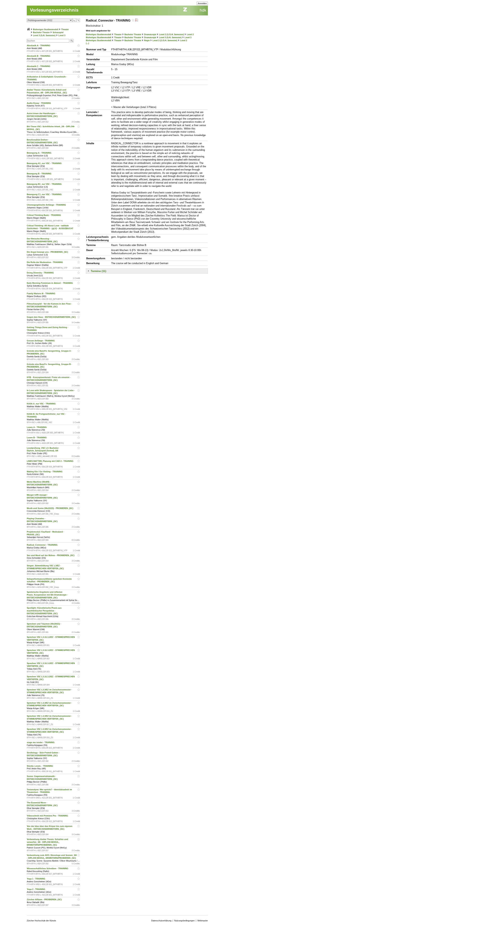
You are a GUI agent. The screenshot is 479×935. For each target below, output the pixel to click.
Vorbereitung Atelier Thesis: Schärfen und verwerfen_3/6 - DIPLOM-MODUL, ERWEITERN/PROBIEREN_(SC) (47, 842)
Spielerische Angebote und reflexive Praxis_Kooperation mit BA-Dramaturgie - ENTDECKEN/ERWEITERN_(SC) (47, 595)
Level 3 (61, 35)
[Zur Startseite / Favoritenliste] (28, 29)
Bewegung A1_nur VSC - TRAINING (44, 163)
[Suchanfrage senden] (72, 40)
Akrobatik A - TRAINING (39, 45)
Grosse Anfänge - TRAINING (41, 340)
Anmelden (202, 3)
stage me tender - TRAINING (41, 742)
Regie (147, 40)
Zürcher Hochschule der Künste (41, 920)
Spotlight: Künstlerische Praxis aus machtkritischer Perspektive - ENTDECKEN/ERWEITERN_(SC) (44, 611)
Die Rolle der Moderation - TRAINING (45, 262)
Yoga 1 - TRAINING (36, 879)
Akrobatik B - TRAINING (39, 56)
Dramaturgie (150, 34)
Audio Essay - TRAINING (39, 103)
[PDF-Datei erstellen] (136, 20)
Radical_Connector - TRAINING (42, 545)
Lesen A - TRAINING (37, 427)
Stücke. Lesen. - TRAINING (40, 766)
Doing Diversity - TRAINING (40, 273)
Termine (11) (98, 271)
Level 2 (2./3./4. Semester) (171, 34)
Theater (65, 29)
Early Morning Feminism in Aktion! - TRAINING (50, 283)
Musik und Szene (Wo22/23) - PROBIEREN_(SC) (50, 508)
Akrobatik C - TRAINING (39, 66)
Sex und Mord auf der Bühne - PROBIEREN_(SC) (51, 555)
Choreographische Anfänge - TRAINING (47, 205)
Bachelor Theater (41, 32)
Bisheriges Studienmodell (45, 29)
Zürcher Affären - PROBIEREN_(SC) (44, 899)
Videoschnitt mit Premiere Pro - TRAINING (48, 816)
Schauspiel (58, 32)
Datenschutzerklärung (161, 920)
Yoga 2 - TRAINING (36, 889)
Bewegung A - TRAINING (39, 153)
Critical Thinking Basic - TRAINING (44, 215)
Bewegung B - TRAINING (39, 173)
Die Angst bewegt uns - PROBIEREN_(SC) (48, 252)
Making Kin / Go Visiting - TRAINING (45, 471)
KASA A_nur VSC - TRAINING (41, 404)
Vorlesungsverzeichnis (54, 10)
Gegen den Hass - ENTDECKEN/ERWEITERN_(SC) (51, 317)
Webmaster (202, 920)
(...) (87, 43)
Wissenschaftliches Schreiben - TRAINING (48, 868)
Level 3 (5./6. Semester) (44, 35)
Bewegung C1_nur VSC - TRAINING (44, 194)
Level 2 (190, 34)
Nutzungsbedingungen (184, 920)
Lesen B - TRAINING (37, 437)
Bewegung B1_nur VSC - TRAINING (44, 184)
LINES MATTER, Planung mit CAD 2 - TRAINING (50, 461)
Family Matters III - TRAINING (41, 293)
